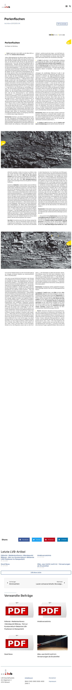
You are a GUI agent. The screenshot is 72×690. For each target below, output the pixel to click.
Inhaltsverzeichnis (44, 555)
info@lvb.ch (29, 678)
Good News (5, 564)
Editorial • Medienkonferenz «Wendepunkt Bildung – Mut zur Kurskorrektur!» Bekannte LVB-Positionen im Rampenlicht (17, 557)
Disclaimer (52, 678)
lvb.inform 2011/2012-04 (12, 23)
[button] (66, 6)
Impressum (52, 681)
